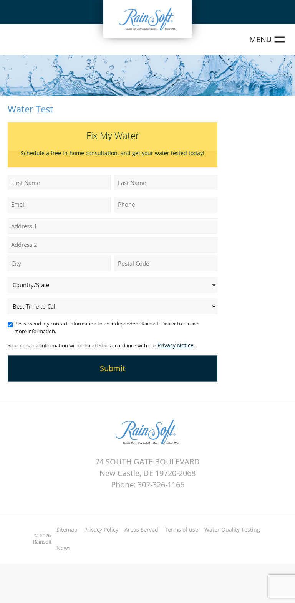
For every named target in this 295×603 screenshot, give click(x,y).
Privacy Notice (175, 345)
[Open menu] (268, 39)
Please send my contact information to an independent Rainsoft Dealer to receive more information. (106, 327)
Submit (112, 368)
